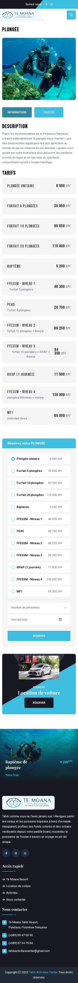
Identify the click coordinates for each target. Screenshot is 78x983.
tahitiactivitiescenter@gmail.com (29, 951)
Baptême (23, 507)
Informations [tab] (16, 112)
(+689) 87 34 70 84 (21, 943)
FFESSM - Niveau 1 (29, 519)
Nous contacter (16, 899)
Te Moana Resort (17, 879)
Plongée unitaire (28, 458)
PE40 (20, 531)
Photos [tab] (49, 112)
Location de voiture (18, 886)
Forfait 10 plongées (30, 483)
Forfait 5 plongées (29, 470)
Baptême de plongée (16, 764)
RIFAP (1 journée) (29, 567)
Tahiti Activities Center (43, 972)
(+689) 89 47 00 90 (21, 935)
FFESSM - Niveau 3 (29, 555)
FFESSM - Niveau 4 (29, 579)
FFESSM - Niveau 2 (29, 543)
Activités (12, 893)
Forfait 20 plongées (30, 495)
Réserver (39, 635)
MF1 (19, 591)
